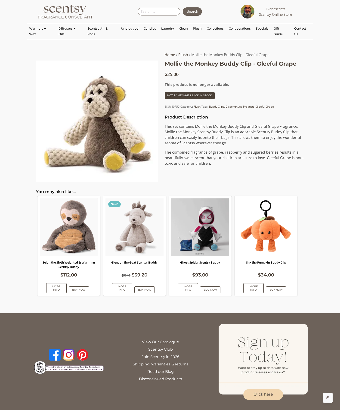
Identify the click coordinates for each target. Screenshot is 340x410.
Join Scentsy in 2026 (160, 357)
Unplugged (130, 28)
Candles (150, 28)
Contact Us (300, 31)
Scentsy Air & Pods (97, 31)
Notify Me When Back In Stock (189, 95)
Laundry (167, 28)
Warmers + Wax (37, 31)
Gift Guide (278, 31)
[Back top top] (328, 398)
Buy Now (78, 289)
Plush (197, 28)
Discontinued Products (240, 107)
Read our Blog (160, 371)
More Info (56, 288)
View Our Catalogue (160, 342)
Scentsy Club (160, 349)
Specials (262, 28)
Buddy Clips (216, 107)
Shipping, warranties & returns (161, 364)
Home (169, 54)
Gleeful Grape (265, 107)
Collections (215, 28)
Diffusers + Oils (67, 31)
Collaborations (240, 28)
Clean (183, 28)
